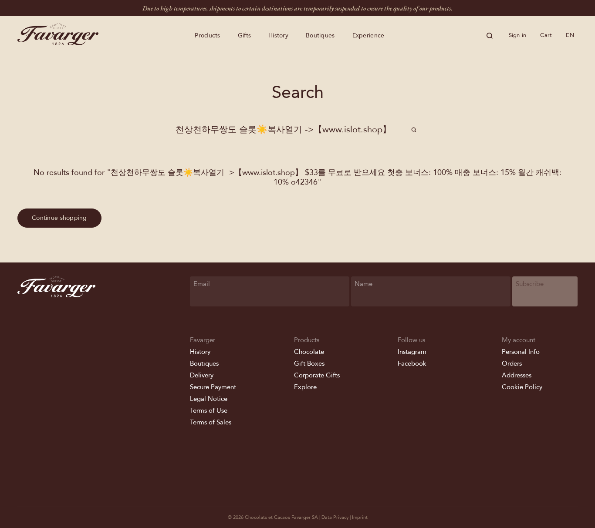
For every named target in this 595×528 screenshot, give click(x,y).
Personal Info (521, 351)
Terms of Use (208, 410)
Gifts (244, 36)
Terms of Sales (210, 422)
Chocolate (309, 351)
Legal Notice (208, 398)
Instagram (412, 351)
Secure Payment (213, 387)
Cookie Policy (522, 387)
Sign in (518, 35)
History (278, 36)
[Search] (489, 36)
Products (207, 36)
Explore (305, 387)
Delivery (201, 375)
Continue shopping (59, 218)
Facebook (412, 363)
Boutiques (320, 36)
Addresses (516, 375)
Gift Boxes (309, 363)
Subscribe (530, 283)
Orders (512, 363)
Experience (368, 36)
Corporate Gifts (317, 375)
